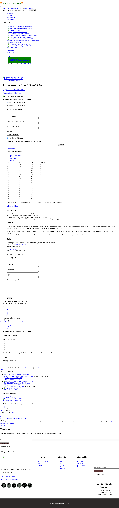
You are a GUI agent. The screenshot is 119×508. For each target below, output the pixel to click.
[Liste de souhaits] (4, 80)
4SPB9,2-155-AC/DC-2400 (12, 379)
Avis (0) (9, 326)
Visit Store (80, 463)
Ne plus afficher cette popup (10, 452)
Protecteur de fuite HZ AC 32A (12, 400)
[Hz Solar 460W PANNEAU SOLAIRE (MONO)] (19, 374)
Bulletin (2, 425)
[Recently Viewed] (4, 407)
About (62, 465)
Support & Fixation (26, 46)
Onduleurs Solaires (26, 28)
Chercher (32, 10)
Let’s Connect (81, 465)
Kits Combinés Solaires (30, 35)
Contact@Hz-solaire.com (18, 244)
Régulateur (19, 30)
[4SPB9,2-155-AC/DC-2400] (13, 378)
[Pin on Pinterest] (7, 311)
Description (10, 325)
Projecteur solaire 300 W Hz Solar (14, 386)
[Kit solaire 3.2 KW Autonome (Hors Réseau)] (18, 381)
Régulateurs (13, 160)
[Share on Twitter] (7, 310)
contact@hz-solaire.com (8, 476)
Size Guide (11, 148)
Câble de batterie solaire (11, 390)
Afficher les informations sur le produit (11, 322)
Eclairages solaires (25, 37)
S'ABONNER (4, 443)
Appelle (11, 138)
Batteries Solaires (25, 33)
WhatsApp (19, 138)
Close (1, 369)
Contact (62, 468)
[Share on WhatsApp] (7, 315)
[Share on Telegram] (7, 313)
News (40, 465)
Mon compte (64, 462)
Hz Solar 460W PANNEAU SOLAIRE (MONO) (19, 376)
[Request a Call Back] (3, 407)
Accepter (11, 423)
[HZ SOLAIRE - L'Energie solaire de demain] (18, 8)
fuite (36, 368)
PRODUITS (11, 53)
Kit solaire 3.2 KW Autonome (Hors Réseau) (17, 383)
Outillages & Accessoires (31, 40)
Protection (18, 42)
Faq (39, 463)
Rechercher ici (7, 10)
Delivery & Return (13, 206)
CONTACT (11, 54)
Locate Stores (81, 467)
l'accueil (23, 63)
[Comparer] (14, 397)
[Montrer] (0, 7)
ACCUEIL (11, 51)
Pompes (12, 157)
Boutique (63, 467)
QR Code (9, 328)
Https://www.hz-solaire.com (9, 479)
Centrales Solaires (25, 44)
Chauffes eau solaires (28, 39)
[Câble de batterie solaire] (12, 388)
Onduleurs (13, 158)
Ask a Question (12, 249)
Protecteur (41, 368)
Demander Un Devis (44, 462)
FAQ (9, 56)
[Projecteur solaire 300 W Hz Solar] (15, 385)
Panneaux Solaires (25, 26)
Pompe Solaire (22, 32)
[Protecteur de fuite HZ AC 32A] (13, 77)
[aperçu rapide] (36, 374)
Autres (15, 48)
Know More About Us (84, 462)
